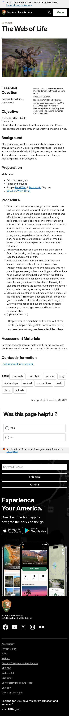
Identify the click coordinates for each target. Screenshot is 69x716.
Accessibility (8, 644)
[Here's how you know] (34, 4)
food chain (34, 376)
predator (50, 376)
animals (19, 390)
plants (7, 390)
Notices (6, 658)
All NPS (34, 484)
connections (44, 383)
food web (17, 376)
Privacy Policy (9, 648)
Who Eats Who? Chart (18, 191)
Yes (12, 427)
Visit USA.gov (11, 709)
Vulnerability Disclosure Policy (17, 682)
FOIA (4, 653)
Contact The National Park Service (20, 663)
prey (62, 376)
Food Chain (35, 187)
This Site (34, 476)
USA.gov (6, 687)
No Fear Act (8, 673)
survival (27, 383)
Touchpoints (12, 451)
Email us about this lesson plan (18, 364)
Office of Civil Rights (12, 692)
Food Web (20, 187)
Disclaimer (7, 678)
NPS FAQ (6, 668)
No (12, 437)
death (59, 383)
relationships (11, 383)
